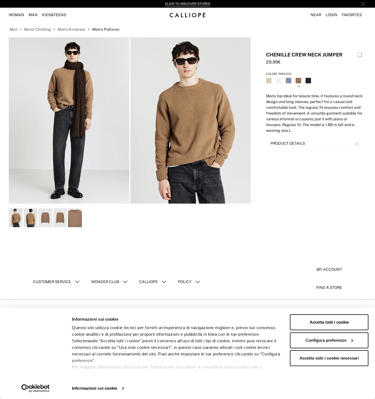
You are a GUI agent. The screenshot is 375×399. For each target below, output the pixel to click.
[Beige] (269, 81)
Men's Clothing (37, 29)
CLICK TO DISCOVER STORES (187, 4)
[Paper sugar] (289, 81)
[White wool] (279, 81)
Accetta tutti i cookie (329, 322)
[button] (315, 15)
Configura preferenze (326, 340)
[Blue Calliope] (309, 81)
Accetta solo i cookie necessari (329, 358)
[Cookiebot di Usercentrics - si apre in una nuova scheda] (36, 388)
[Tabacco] (299, 81)
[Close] (363, 4)
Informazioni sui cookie (94, 388)
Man (14, 29)
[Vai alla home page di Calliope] (187, 15)
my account (329, 269)
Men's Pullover (106, 29)
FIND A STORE (329, 287)
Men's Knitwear (71, 29)
